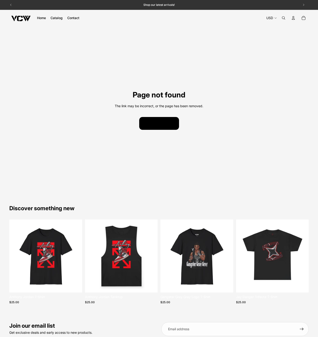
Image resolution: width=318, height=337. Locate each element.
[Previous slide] (16, 256)
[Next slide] (75, 256)
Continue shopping (159, 123)
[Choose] (75, 285)
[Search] (283, 18)
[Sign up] (302, 329)
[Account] (293, 18)
